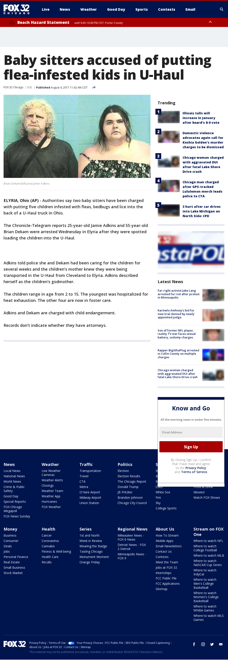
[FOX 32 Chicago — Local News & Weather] (18, 9)
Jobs (7, 551)
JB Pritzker (125, 492)
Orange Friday (89, 562)
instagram (203, 644)
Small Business (14, 567)
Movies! (199, 492)
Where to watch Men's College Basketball (204, 583)
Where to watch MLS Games (208, 618)
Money (10, 529)
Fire (158, 497)
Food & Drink (203, 487)
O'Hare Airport (89, 492)
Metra (83, 487)
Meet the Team (167, 562)
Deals (8, 546)
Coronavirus (50, 541)
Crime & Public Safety (14, 489)
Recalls (47, 562)
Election (123, 471)
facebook (194, 644)
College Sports (166, 508)
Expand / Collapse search (221, 9)
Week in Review (90, 541)
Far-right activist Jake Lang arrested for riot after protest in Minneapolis (179, 293)
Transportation (90, 471)
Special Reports (15, 501)
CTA (82, 481)
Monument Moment (94, 557)
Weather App (51, 496)
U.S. (29, 87)
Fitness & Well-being (56, 551)
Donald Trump (128, 487)
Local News (12, 471)
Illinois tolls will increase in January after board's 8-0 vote (201, 118)
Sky (158, 503)
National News (14, 476)
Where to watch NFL (208, 541)
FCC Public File (166, 578)
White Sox (163, 492)
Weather (50, 464)
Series (85, 529)
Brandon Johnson (130, 497)
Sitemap (161, 589)
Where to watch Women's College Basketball (206, 597)
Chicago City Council (132, 503)
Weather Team (52, 491)
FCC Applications (168, 583)
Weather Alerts (52, 480)
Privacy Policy (195, 468)
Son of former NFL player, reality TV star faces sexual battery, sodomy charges (177, 333)
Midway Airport (90, 497)
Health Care (50, 557)
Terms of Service (194, 472)
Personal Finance (16, 557)
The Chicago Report (132, 481)
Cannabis (48, 546)
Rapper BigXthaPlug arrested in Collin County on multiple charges (178, 353)
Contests (162, 557)
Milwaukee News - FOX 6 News (131, 537)
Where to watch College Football (205, 548)
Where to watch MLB (208, 555)
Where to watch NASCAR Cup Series (207, 563)
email (220, 644)
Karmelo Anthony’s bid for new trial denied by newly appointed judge (176, 313)
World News (12, 481)
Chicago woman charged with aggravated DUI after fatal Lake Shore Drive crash (177, 373)
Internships (163, 573)
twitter (212, 644)
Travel (83, 476)
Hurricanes (49, 501)
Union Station (89, 503)
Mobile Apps (164, 541)
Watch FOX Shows (206, 497)
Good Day (11, 496)
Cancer (47, 535)
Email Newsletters (169, 546)
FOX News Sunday (17, 516)
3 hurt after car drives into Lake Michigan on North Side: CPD (202, 211)
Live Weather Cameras (51, 473)
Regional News (132, 529)
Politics (125, 464)
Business (10, 535)
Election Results (129, 476)
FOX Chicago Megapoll (13, 509)
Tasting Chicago (91, 551)
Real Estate (12, 562)
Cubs (159, 487)
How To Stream (167, 535)
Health (48, 529)
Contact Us (164, 551)
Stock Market (13, 573)
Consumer (11, 541)
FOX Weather (51, 507)
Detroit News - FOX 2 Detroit (132, 547)
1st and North (89, 535)
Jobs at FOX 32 (166, 567)
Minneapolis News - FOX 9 (132, 556)
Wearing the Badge (93, 546)
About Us (165, 529)
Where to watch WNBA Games (204, 608)
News (9, 464)
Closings (48, 485)
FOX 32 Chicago (13, 87)
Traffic (86, 464)
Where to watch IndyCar (204, 572)
